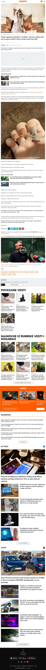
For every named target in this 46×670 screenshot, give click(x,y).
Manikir (31, 272)
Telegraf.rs (4, 1)
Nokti (36, 272)
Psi (18, 272)
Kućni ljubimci (4, 272)
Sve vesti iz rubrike (23, 382)
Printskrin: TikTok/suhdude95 (5, 158)
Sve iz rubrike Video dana (10, 409)
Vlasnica (26, 272)
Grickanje (3, 274)
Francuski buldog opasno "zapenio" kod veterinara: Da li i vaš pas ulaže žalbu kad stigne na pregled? (22, 425)
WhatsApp (40, 232)
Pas (21, 272)
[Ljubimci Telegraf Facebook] (18, 662)
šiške (14, 274)
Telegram (6, 233)
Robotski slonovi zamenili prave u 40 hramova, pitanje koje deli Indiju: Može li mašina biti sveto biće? (21, 429)
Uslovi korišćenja (14, 266)
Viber (2, 233)
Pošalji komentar (14, 284)
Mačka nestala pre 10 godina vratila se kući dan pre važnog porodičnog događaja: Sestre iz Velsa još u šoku (22, 420)
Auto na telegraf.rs (23, 644)
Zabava (9, 34)
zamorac (9, 274)
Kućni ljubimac (12, 272)
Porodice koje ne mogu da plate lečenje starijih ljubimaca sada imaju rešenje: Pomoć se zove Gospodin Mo (23, 433)
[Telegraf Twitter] (21, 662)
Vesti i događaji (4, 34)
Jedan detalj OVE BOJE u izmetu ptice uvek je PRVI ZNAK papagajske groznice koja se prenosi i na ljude (22, 438)
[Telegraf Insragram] (24, 662)
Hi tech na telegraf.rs (23, 543)
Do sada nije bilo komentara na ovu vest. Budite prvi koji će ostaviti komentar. (14, 282)
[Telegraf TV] (27, 662)
